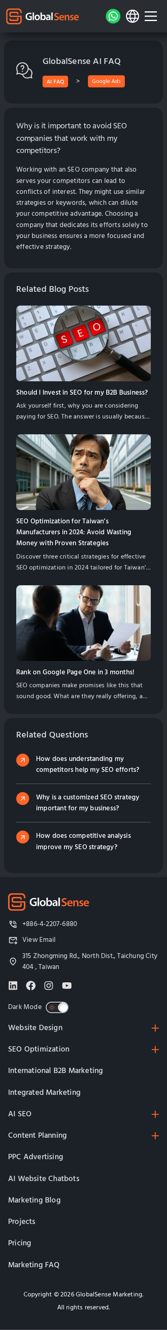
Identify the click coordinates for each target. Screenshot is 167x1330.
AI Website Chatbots (43, 1178)
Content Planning (37, 1135)
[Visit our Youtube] (67, 985)
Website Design (35, 1027)
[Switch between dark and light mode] (57, 1007)
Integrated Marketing (44, 1092)
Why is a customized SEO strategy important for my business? (87, 802)
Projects (22, 1221)
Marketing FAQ (34, 1265)
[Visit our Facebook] (31, 985)
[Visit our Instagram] (49, 985)
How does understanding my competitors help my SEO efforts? (87, 764)
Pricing (19, 1243)
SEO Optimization (38, 1049)
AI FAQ (55, 82)
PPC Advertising (35, 1157)
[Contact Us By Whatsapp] (113, 16)
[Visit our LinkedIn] (13, 985)
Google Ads (106, 81)
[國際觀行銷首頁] (42, 16)
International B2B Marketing (55, 1070)
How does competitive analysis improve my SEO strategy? (83, 841)
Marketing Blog (34, 1200)
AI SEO (20, 1114)
